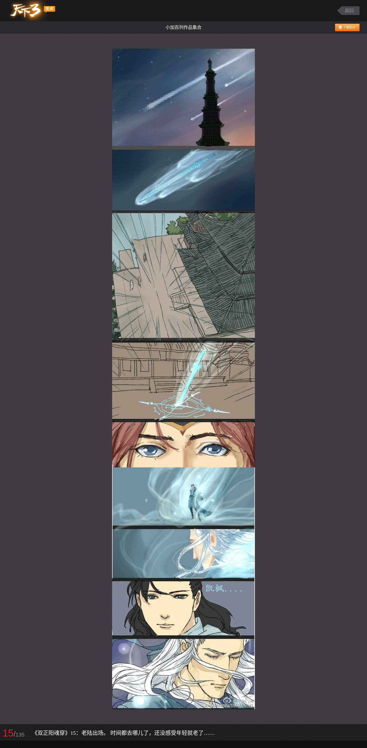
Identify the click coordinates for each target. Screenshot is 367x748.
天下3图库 (31, 10)
